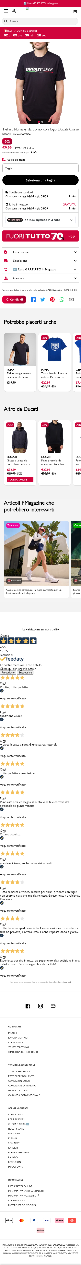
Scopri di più (70, 290)
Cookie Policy (16, 1200)
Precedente (8, 672)
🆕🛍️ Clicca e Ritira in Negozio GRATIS (41, 3)
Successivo (25, 672)
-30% (44, 338)
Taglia (9, 168)
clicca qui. (67, 982)
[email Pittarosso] (53, 1006)
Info (35, 152)
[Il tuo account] (14, 11)
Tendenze (12, 525)
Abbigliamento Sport (57, 289)
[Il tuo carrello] (75, 12)
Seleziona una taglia (40, 180)
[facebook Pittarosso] (28, 1006)
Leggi (71, 236)
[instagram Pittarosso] (40, 1006)
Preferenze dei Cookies (22, 1205)
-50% (7, 141)
